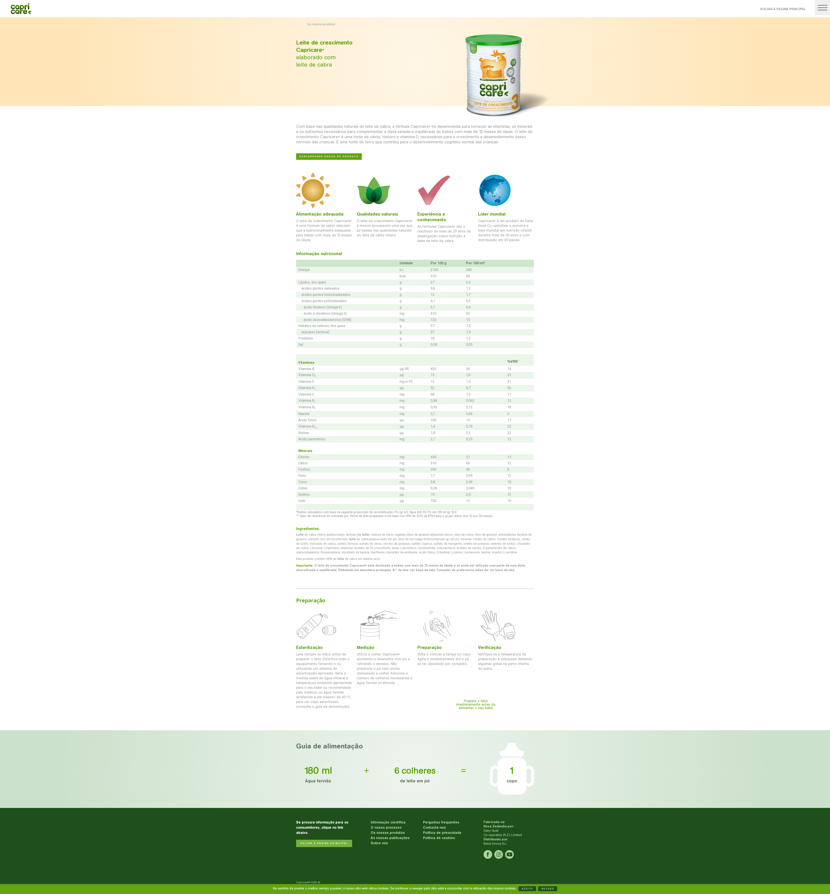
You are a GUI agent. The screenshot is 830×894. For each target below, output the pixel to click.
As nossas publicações (390, 838)
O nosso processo (386, 827)
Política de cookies (439, 838)
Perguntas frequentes (441, 822)
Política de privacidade (442, 833)
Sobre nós (379, 843)
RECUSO (547, 888)
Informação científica (388, 822)
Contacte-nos (434, 827)
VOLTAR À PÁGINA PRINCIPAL (783, 9)
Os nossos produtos (388, 833)
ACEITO (527, 888)
